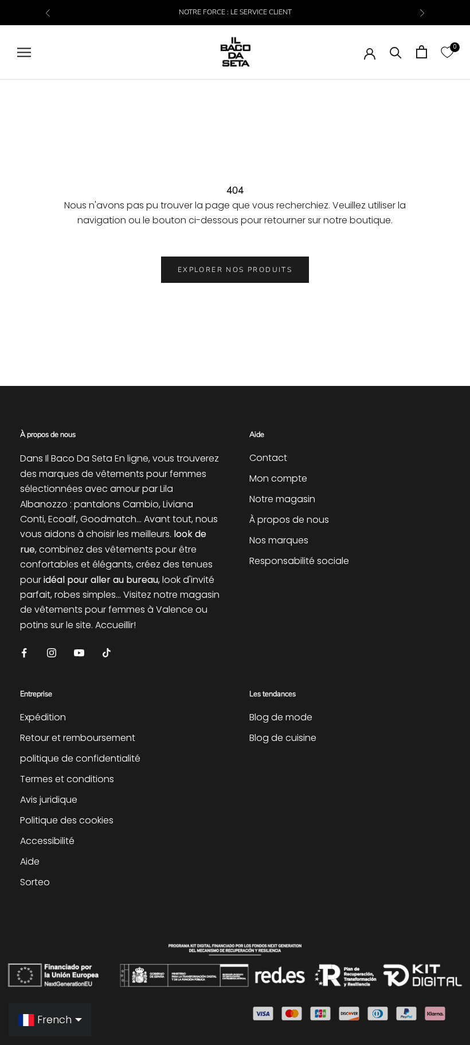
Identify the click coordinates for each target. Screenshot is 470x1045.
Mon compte (278, 478)
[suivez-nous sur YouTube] (79, 651)
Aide (30, 861)
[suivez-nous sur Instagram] (51, 651)
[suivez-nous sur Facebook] (24, 651)
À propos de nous (289, 519)
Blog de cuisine (282, 737)
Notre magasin (282, 499)
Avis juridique (48, 799)
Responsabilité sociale (299, 560)
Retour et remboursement (77, 737)
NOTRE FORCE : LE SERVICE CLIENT (235, 12)
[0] (447, 51)
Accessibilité (47, 840)
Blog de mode (280, 717)
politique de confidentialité (80, 758)
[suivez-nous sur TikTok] (106, 651)
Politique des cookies (66, 820)
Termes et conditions (67, 779)
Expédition (43, 717)
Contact (268, 457)
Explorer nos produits (235, 269)
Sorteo (35, 882)
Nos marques (278, 540)
